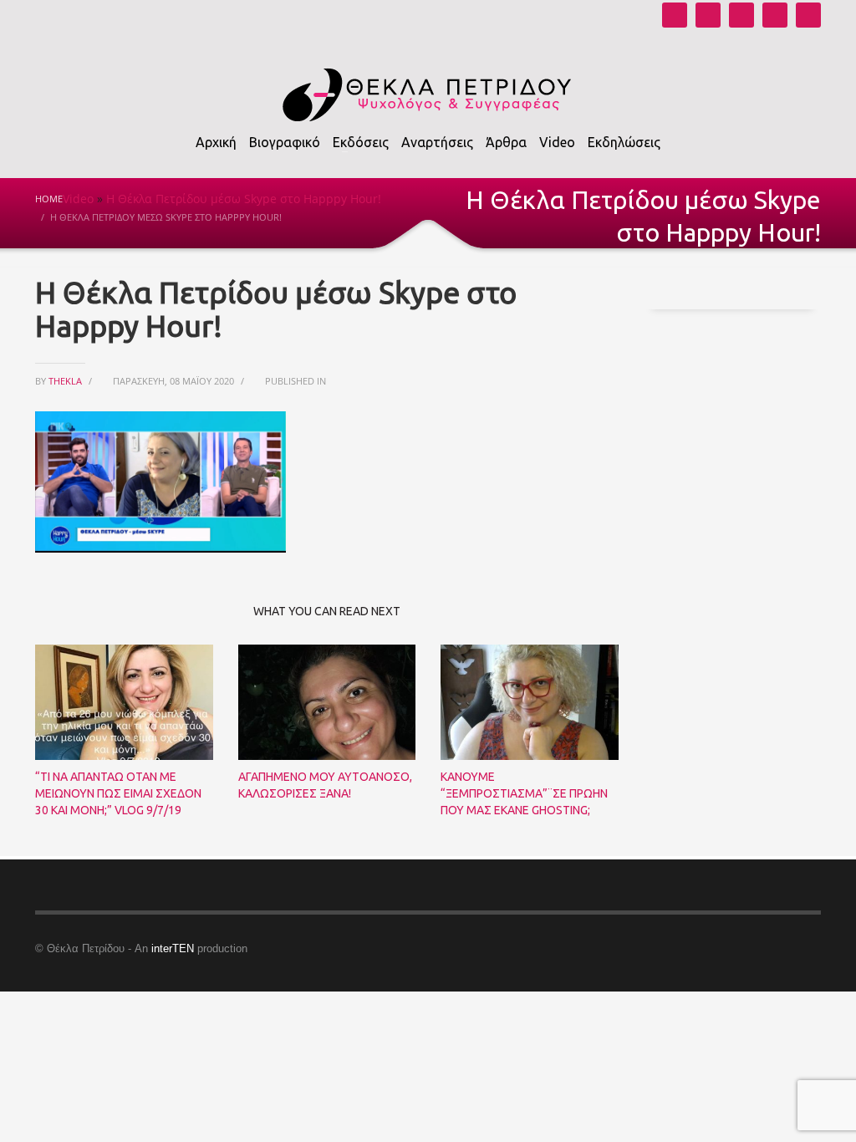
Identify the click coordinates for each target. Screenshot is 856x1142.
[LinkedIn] (808, 15)
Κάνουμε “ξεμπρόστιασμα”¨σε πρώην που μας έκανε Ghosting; (524, 793)
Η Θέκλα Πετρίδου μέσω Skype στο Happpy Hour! (243, 198)
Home (49, 198)
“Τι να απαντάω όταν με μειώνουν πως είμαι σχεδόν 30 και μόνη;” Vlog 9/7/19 (118, 793)
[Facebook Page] (741, 15)
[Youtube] (674, 15)
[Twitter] (774, 15)
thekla (66, 381)
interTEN (172, 948)
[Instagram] (708, 15)
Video (78, 198)
